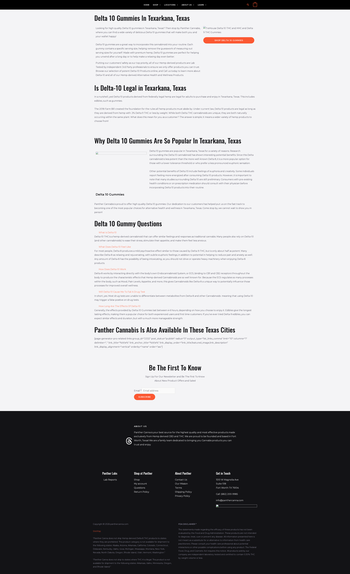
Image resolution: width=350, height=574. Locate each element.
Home (146, 5)
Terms (178, 487)
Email (138, 390)
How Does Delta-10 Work (112, 269)
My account (140, 483)
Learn (201, 5)
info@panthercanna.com (229, 500)
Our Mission (181, 483)
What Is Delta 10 (107, 232)
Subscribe (144, 397)
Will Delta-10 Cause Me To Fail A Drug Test (122, 292)
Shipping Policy (183, 492)
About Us (187, 5)
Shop (155, 5)
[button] (159, 5)
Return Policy (141, 492)
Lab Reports (110, 479)
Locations (170, 5)
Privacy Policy (182, 496)
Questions (139, 487)
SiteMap (97, 531)
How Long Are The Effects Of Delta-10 (119, 306)
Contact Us (181, 479)
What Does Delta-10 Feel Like (115, 247)
